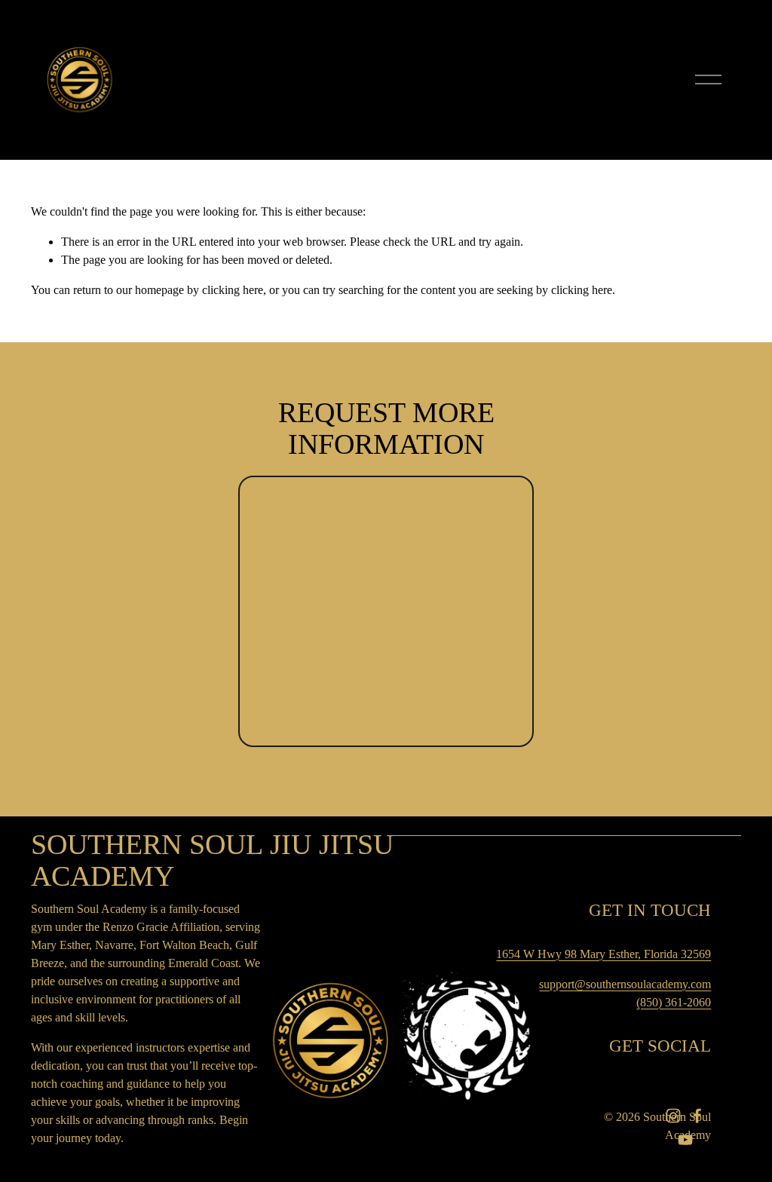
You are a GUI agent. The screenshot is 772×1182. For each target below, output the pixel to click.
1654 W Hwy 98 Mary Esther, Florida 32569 (603, 954)
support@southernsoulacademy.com (625, 984)
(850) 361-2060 (673, 1002)
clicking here (232, 289)
